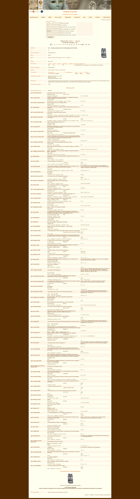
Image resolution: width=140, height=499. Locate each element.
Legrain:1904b (37, 381)
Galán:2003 (36, 321)
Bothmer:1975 (37, 254)
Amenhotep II (63, 70)
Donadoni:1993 (37, 171)
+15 (86, 44)
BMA (64, 251)
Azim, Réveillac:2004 (38, 112)
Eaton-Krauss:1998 (38, 176)
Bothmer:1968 (37, 250)
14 (76, 44)
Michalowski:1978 (38, 207)
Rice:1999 (36, 426)
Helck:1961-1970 (37, 337)
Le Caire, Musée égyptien (53, 73)
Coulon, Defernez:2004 (39, 276)
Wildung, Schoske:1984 (39, 151)
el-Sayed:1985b (37, 465)
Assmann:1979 (37, 235)
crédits (90, 17)
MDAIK (64, 423)
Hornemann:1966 (38, 121)
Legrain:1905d (37, 390)
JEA (64, 119)
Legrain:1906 (37, 97)
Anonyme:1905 (37, 230)
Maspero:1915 (37, 202)
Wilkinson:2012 (37, 461)
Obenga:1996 (37, 412)
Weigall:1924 (36, 217)
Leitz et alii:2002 (37, 193)
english (50, 17)
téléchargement (107, 17)
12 (71, 44)
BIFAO (64, 278)
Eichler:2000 (36, 302)
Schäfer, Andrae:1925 (39, 131)
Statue (49, 55)
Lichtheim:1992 (37, 198)
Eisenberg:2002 (37, 306)
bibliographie (68, 17)
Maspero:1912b (37, 395)
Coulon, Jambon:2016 (39, 281)
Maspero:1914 (37, 403)
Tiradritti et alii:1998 (38, 142)
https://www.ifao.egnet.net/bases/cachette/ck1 (58, 492)
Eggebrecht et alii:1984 (39, 297)
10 (67, 44)
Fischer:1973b (37, 316)
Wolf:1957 (36, 221)
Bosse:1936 (36, 245)
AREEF (64, 387)
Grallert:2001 (37, 332)
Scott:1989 (36, 212)
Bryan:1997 (36, 259)
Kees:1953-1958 (37, 360)
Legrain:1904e (37, 386)
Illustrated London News (68, 232)
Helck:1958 (36, 184)
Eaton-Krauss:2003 (38, 291)
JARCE (64, 162)
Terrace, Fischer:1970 (39, 136)
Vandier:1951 (37, 456)
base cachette (58, 17)
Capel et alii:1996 (37, 270)
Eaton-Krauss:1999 (38, 117)
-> (71, 41)
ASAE (64, 383)
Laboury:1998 (37, 371)
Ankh (64, 414)
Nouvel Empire (51, 70)
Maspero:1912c (37, 399)
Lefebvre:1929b (37, 376)
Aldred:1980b (37, 226)
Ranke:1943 (36, 422)
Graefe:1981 (36, 327)
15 (78, 44)
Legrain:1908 (37, 126)
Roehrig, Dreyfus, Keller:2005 (36, 441)
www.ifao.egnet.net (33, 17)
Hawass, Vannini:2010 (39, 180)
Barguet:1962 (37, 240)
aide (84, 17)
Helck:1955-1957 (37, 92)
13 (74, 44)
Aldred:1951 (36, 156)
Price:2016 (36, 417)
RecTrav (65, 392)
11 (69, 44)
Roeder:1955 (37, 435)
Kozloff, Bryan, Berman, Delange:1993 (38, 366)
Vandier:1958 (37, 146)
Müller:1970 (36, 408)
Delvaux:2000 (37, 166)
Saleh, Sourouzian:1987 (39, 102)
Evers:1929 (36, 311)
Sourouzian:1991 (37, 452)
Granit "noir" (50, 61)
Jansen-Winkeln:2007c (39, 189)
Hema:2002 (36, 342)
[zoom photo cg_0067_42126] (70, 483)
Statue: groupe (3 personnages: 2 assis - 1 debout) (59, 57)
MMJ (64, 317)
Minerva (65, 308)
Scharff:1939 (37, 447)
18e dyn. (57, 70)
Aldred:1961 (36, 107)
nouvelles (97, 17)
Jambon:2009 (37, 349)
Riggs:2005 (36, 431)
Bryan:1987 (36, 161)
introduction (77, 17)
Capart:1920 (36, 264)
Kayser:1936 (37, 355)
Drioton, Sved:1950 (38, 286)
